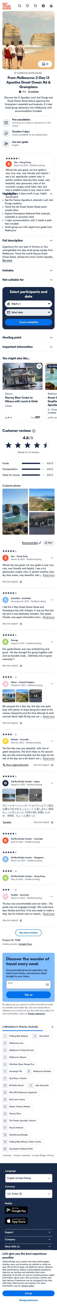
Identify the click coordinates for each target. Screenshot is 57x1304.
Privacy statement (36, 1013)
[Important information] (51, 347)
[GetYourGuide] (6, 6)
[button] (28, 91)
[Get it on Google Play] (16, 1210)
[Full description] (51, 240)
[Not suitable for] (51, 279)
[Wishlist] (27, 6)
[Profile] (51, 6)
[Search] (19, 5)
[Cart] (35, 6)
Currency (10, 1186)
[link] (22, 392)
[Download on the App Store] (16, 1221)
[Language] (43, 5)
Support (9, 1232)
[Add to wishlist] (39, 366)
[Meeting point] (51, 337)
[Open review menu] (52, 558)
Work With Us (12, 1246)
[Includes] (51, 270)
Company (10, 1239)
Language (10, 1171)
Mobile (8, 1203)
